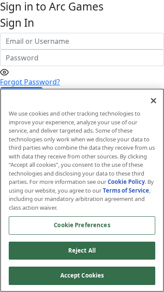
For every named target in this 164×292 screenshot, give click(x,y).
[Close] (153, 100)
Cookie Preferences (82, 225)
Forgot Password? (30, 82)
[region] (82, 190)
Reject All (82, 250)
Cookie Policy (126, 182)
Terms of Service (126, 190)
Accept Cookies (82, 275)
